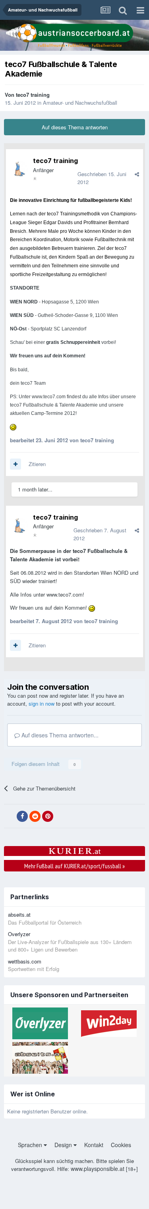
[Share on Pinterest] (47, 816)
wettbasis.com (24, 961)
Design (64, 1145)
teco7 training (33, 94)
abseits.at (19, 914)
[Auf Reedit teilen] (35, 816)
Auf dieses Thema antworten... (59, 735)
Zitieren (37, 464)
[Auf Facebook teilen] (22, 816)
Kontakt (93, 1145)
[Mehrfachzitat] (15, 464)
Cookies (121, 1145)
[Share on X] (9, 816)
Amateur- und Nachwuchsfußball (80, 102)
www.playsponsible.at (97, 1169)
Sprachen (31, 1145)
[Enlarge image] (13, 426)
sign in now (41, 703)
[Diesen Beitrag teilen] (137, 174)
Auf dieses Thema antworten (75, 127)
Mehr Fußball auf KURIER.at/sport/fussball (74, 866)
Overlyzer (19, 934)
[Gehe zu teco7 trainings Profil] (20, 169)
